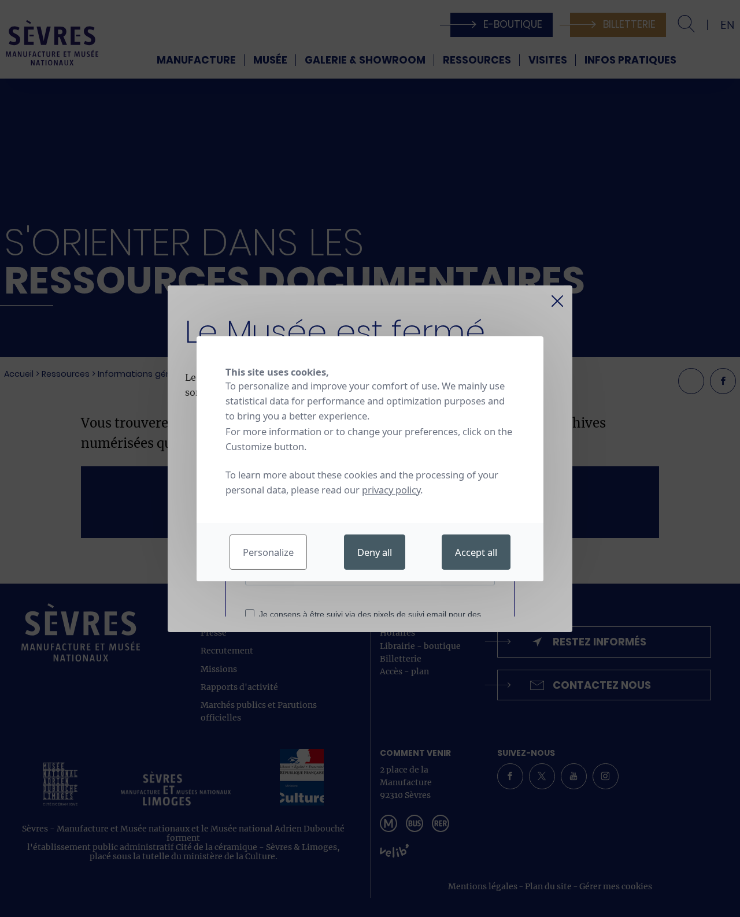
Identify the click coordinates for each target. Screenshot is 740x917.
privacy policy (391, 489)
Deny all (374, 552)
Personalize (268, 552)
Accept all (476, 552)
